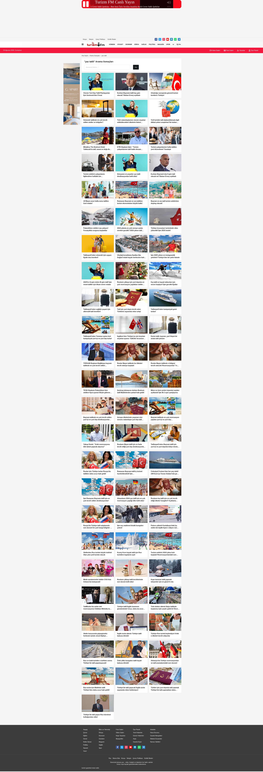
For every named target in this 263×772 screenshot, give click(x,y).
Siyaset (120, 44)
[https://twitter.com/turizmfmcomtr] (160, 39)
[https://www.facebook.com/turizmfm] (156, 39)
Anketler (153, 729)
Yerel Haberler (137, 732)
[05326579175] (175, 39)
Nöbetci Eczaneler (156, 739)
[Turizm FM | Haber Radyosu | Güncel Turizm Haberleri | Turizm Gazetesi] (96, 44)
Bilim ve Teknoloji (104, 729)
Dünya (136, 44)
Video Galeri (215, 50)
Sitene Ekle (116, 758)
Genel (85, 739)
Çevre (85, 732)
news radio (95, 768)
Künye (85, 39)
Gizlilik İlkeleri (112, 39)
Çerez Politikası (100, 39)
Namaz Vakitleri (155, 742)
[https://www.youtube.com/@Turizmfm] (167, 39)
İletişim (91, 39)
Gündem (112, 44)
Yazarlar (242, 50)
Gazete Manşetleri (156, 735)
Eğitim (85, 735)
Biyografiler (119, 739)
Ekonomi (129, 44)
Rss (110, 758)
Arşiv (134, 739)
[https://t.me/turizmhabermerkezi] (179, 39)
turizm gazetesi (87, 768)
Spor (168, 44)
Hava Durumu (154, 732)
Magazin (161, 44)
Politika (152, 44)
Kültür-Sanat (87, 742)
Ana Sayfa (85, 55)
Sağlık (143, 44)
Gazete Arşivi (137, 742)
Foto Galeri (229, 50)
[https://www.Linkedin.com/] (171, 39)
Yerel (85, 751)
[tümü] (173, 44)
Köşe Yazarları (120, 735)
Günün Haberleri (138, 735)
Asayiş (85, 729)
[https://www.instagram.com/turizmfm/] (163, 39)
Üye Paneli (254, 50)
